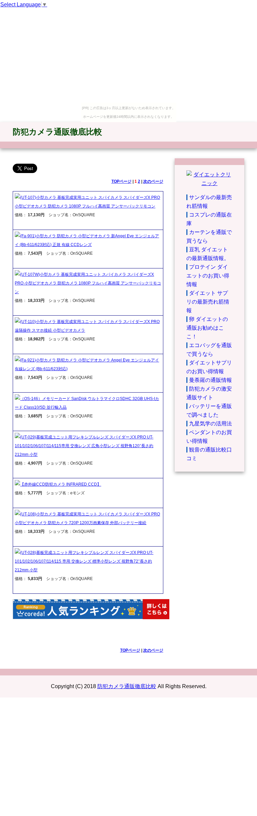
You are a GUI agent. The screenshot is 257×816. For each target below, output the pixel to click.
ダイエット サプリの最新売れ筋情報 (207, 301)
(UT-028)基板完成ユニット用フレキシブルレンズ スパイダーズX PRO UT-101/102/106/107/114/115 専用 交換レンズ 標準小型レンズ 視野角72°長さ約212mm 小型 (84, 561)
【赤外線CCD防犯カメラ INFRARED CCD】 (60, 484)
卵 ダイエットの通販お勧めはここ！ (207, 327)
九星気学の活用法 (210, 423)
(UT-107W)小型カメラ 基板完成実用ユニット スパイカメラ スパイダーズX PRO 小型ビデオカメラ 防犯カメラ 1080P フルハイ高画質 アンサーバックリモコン (88, 283)
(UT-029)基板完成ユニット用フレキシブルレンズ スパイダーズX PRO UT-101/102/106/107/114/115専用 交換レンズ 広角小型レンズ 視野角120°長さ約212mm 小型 (84, 446)
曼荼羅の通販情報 (210, 380)
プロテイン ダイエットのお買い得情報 (207, 275)
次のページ (153, 181)
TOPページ (121, 181)
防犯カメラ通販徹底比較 (57, 131)
